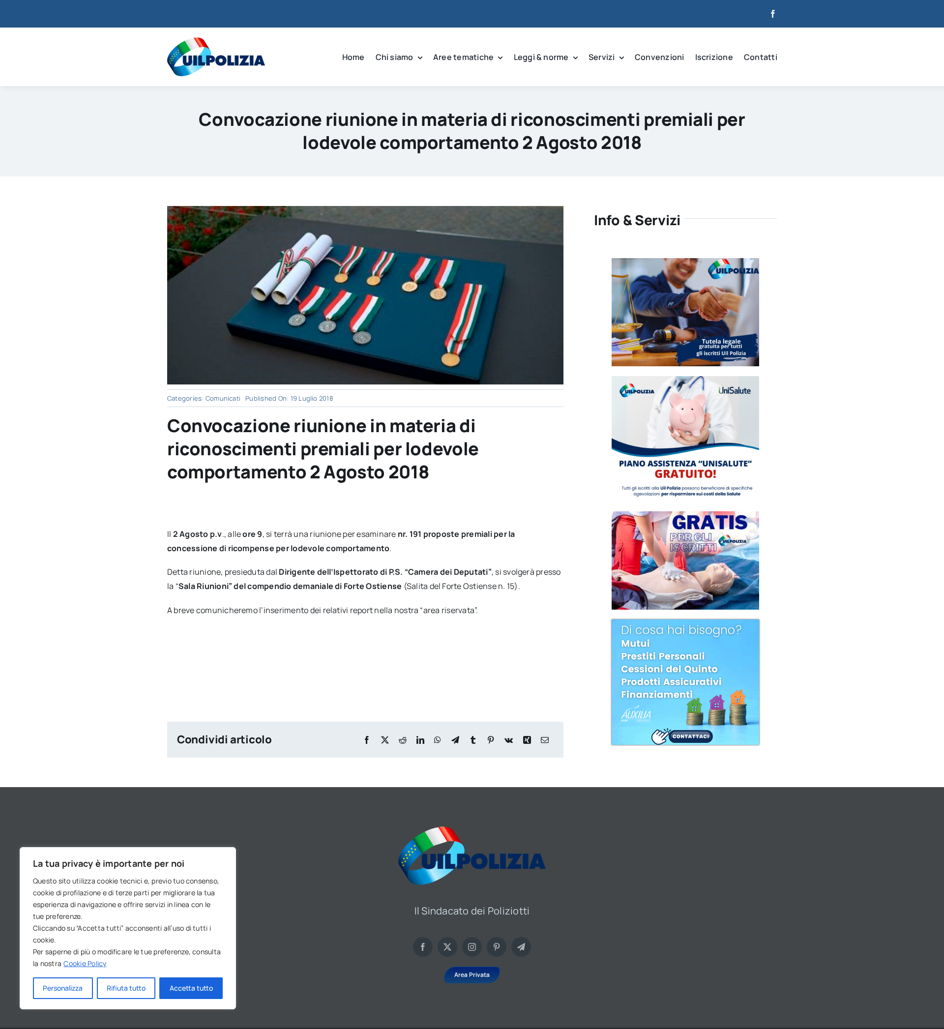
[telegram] (521, 947)
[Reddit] (403, 740)
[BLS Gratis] (685, 515)
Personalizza (63, 988)
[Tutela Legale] (685, 262)
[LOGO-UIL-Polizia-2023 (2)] (216, 41)
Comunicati (223, 398)
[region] (128, 928)
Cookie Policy (84, 963)
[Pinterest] (491, 740)
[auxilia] (685, 623)
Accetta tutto (191, 988)
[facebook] (773, 14)
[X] (385, 740)
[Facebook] (367, 740)
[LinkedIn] (420, 740)
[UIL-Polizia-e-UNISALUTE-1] (685, 380)
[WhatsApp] (437, 740)
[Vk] (509, 740)
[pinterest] (496, 947)
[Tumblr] (473, 740)
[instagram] (472, 947)
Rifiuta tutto (126, 988)
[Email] (545, 740)
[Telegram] (455, 740)
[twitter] (447, 947)
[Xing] (527, 740)
